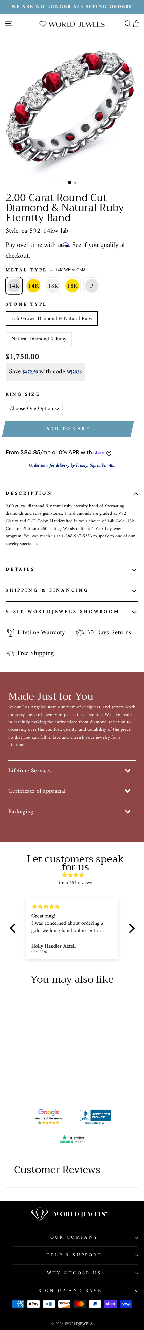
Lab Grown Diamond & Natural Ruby (51, 318)
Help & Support (74, 1255)
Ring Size (23, 394)
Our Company (74, 1237)
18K (53, 286)
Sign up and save (70, 1291)
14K (14, 286)
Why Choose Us (74, 1273)
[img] (75, 875)
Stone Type (26, 304)
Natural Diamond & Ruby (38, 339)
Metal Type (45, 270)
